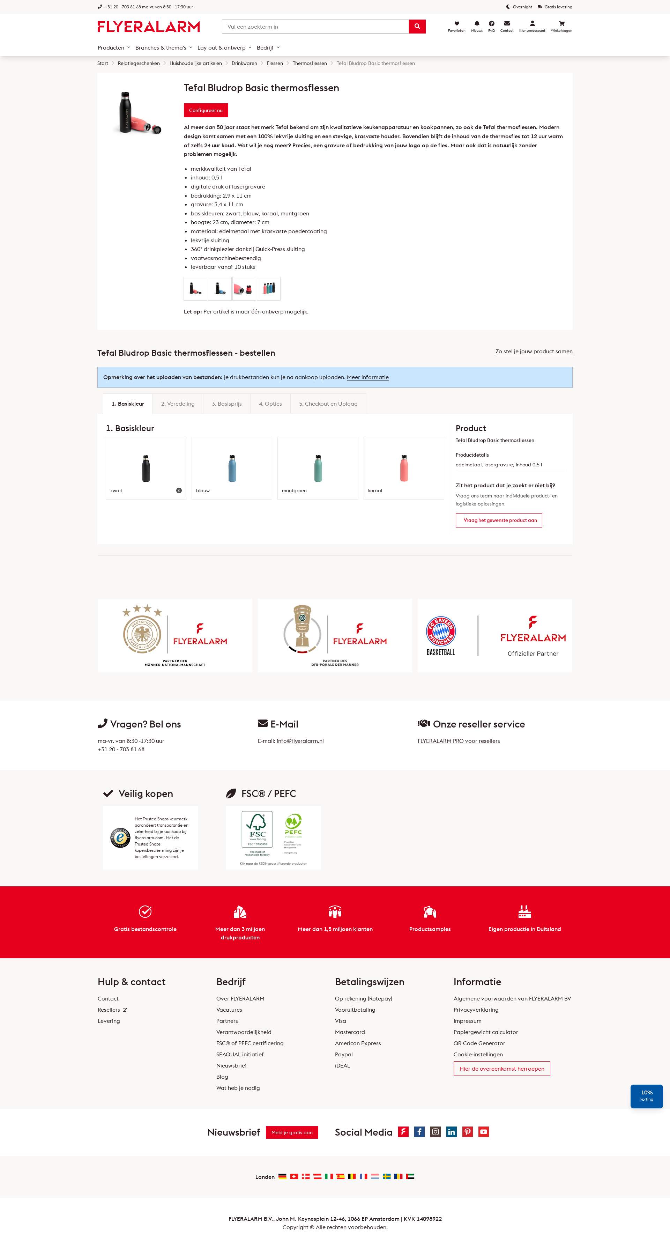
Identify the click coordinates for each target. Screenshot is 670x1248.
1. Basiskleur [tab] (128, 403)
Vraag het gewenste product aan (500, 520)
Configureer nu (206, 110)
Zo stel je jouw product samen (534, 351)
